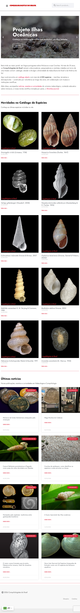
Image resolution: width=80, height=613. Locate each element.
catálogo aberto (24, 77)
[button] (3, 37)
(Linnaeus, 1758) (14, 152)
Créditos (74, 599)
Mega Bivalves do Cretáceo (53, 418)
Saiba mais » (4, 157)
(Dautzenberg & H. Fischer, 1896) (59, 204)
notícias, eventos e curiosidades (30, 86)
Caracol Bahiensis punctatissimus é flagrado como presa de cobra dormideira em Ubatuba (18, 467)
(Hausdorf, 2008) (15, 203)
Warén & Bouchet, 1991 (19, 361)
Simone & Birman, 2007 (19, 255)
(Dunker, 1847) (54, 152)
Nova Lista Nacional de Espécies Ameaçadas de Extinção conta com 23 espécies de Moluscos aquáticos (60, 565)
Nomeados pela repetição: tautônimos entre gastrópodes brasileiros (17, 516)
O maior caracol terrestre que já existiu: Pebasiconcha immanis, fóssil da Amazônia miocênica (17, 565)
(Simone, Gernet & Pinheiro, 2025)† (60, 256)
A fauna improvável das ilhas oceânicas (57, 515)
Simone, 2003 (53, 308)
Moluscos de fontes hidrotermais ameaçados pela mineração (19, 419)
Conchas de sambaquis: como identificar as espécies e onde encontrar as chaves (58, 467)
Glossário (66, 599)
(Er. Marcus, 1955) (56, 361)
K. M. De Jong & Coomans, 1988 (19, 309)
